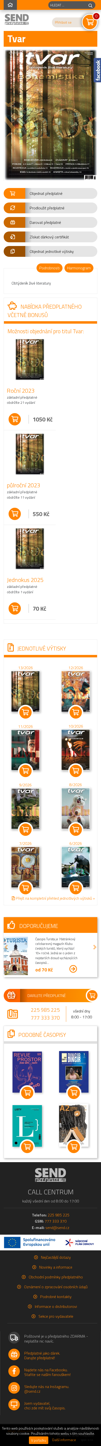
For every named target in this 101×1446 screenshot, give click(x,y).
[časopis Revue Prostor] (27, 1070)
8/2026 (75, 785)
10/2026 (75, 726)
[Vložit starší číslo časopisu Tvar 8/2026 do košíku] (75, 808)
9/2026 (25, 785)
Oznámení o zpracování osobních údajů (56, 1285)
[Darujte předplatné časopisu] (50, 993)
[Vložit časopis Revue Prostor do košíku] (27, 1091)
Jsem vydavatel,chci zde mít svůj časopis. (44, 1404)
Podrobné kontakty (56, 1295)
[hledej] (90, 5)
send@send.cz (57, 1226)
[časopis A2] (73, 1123)
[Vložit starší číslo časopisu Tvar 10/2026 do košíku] (75, 749)
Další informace (64, 1440)
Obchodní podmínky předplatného (56, 1275)
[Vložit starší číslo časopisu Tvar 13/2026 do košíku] (25, 691)
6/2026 (75, 843)
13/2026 (25, 667)
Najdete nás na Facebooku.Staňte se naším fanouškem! (47, 1370)
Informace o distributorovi (56, 1305)
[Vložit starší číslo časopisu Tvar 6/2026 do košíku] (75, 866)
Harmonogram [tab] (79, 268)
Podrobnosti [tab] (49, 268)
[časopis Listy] (27, 1124)
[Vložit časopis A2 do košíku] (73, 1145)
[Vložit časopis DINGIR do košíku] (73, 1091)
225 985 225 (45, 1008)
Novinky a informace (55, 1265)
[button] (50, 193)
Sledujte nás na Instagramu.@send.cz (46, 1387)
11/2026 (25, 726)
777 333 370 (45, 1016)
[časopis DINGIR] (73, 1070)
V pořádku (38, 1440)
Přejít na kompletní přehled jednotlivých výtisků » (55, 898)
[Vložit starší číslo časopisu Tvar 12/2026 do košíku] (75, 691)
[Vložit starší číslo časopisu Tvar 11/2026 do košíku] (25, 749)
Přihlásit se (63, 22)
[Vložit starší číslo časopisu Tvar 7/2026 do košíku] (25, 866)
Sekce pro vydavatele (55, 1314)
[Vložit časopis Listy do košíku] (27, 1145)
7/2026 (25, 843)
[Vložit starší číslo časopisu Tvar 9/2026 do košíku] (25, 808)
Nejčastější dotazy (56, 1255)
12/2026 (75, 668)
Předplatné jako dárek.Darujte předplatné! (42, 1353)
